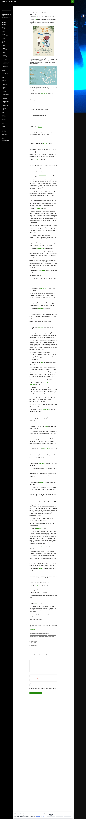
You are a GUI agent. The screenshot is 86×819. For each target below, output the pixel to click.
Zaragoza (3, 115)
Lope (36, 603)
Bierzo (4, 46)
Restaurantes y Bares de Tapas (55, 4)
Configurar (67, 814)
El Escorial (4, 91)
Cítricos (3, 30)
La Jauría (39, 585)
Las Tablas (4, 95)
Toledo (3, 77)
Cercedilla (4, 87)
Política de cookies (40, 816)
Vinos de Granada (5, 63)
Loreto (42, 362)
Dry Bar (45, 143)
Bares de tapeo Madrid (45, 633)
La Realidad (42, 463)
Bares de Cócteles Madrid (34, 633)
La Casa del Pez (40, 248)
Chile (4, 52)
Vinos (3, 44)
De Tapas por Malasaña (33, 646)
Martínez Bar (44, 93)
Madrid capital (5, 97)
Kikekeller (43, 288)
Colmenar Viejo (5, 90)
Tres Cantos (4, 102)
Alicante (4, 45)
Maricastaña (42, 175)
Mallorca (4, 55)
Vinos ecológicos (70, 4)
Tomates (3, 41)
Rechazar (59, 814)
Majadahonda (5, 98)
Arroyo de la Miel (5, 105)
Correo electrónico (33, 678)
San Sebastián (4, 131)
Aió (37, 501)
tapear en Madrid (50, 636)
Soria (3, 76)
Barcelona (3, 80)
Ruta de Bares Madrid (34, 636)
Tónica (3, 42)
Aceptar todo (51, 815)
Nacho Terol (13, 4)
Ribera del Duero (5, 56)
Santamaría (39, 208)
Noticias (35, 4)
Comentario (32, 658)
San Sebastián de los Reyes (7, 99)
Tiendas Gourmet (4, 116)
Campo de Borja (5, 49)
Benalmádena (5, 106)
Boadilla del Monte (6, 85)
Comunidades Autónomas (7, 35)
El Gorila (41, 482)
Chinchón (4, 88)
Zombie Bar (39, 528)
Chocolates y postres (5, 28)
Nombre (31, 673)
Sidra (3, 39)
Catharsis (37, 159)
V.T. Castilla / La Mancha (6, 62)
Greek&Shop (42, 270)
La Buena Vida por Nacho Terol (9, 1)
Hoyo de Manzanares (6, 94)
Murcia (3, 126)
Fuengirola (4, 108)
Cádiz (4, 48)
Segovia (3, 74)
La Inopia (40, 568)
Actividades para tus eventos (6, 140)
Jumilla (4, 53)
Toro (3, 60)
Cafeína (40, 127)
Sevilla (3, 112)
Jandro (46, 426)
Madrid (36, 10)
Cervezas (3, 27)
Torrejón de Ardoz (6, 73)
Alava (3, 122)
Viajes (63, 4)
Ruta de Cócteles (42, 636)
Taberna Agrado (46, 448)
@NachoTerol (32, 629)
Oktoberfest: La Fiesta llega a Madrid (36, 642)
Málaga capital (5, 109)
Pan (3, 37)
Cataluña (3, 69)
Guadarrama (5, 92)
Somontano (4, 59)
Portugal (3, 130)
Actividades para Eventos (21, 4)
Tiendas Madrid (4, 119)
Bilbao (3, 81)
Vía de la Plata (4, 134)
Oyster (35, 19)
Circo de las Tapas (45, 409)
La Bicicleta (43, 546)
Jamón (3, 32)
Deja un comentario (50, 16)
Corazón (40, 308)
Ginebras (3, 31)
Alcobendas (5, 84)
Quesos (3, 38)
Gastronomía (29, 4)
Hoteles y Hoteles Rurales (43, 4)
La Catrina (40, 327)
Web (30, 683)
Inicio (9, 4)
